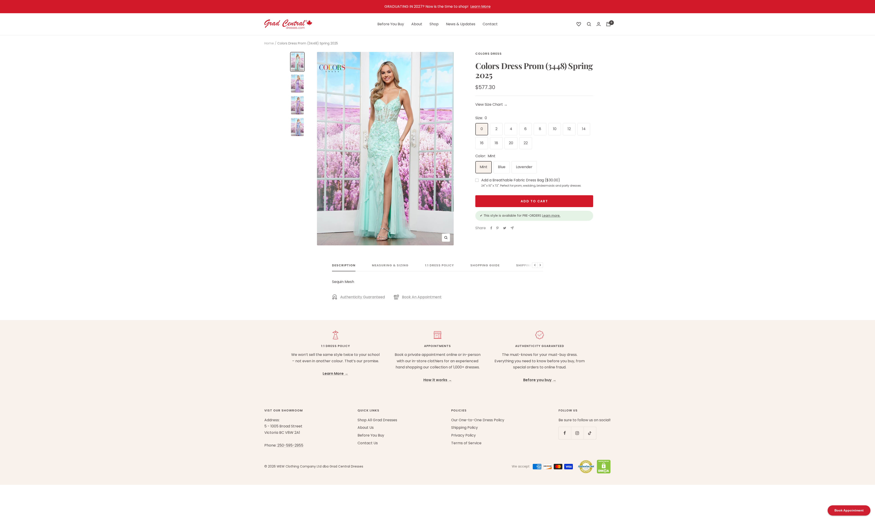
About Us (366, 427)
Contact (490, 24)
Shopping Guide (485, 265)
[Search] (579, 24)
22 (526, 143)
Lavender (524, 167)
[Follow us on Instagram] (577, 433)
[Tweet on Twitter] (505, 228)
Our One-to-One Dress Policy (477, 420)
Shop (434, 24)
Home (269, 43)
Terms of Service (466, 443)
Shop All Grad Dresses (377, 420)
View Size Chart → (491, 104)
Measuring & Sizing (390, 265)
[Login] (599, 24)
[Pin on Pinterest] (497, 228)
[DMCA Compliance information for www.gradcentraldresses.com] (602, 466)
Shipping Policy (531, 265)
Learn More (480, 6)
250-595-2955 (290, 445)
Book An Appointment (422, 297)
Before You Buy (390, 24)
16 (482, 143)
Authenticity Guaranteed (362, 297)
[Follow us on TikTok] (590, 433)
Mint (483, 167)
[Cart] (608, 24)
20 (511, 143)
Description (343, 265)
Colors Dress (488, 53)
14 (584, 128)
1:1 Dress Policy (439, 265)
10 (554, 128)
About (416, 24)
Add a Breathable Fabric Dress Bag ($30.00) (531, 182)
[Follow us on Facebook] (564, 433)
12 (569, 128)
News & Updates (460, 24)
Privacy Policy (463, 435)
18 (496, 143)
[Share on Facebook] (491, 228)
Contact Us (368, 443)
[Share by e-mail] (512, 227)
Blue (501, 167)
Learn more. (551, 215)
